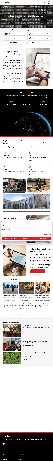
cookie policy (6, 229)
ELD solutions (5, 305)
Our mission (21, 454)
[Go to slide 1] (19, 314)
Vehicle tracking (6, 457)
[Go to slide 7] (31, 314)
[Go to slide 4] (25, 314)
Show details (46, 234)
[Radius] (7, 2)
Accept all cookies (43, 238)
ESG (20, 452)
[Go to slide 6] (29, 314)
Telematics (5, 452)
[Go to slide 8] (33, 314)
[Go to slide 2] (21, 314)
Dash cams (5, 454)
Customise (25, 238)
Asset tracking (6, 459)
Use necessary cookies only (9, 238)
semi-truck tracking (9, 300)
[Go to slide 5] (27, 314)
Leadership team (22, 457)
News (20, 459)
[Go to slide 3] (23, 314)
